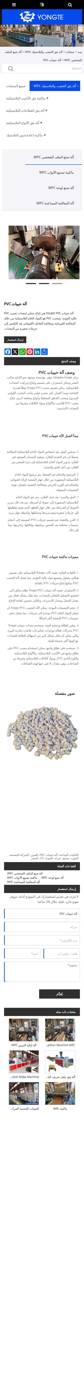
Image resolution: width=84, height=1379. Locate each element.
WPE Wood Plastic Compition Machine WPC (59, 1045)
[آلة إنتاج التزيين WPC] (24, 1029)
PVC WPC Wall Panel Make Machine (23, 1077)
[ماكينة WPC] (60, 1092)
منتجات (70, 52)
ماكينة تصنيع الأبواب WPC (56, 172)
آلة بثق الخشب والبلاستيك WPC (43, 52)
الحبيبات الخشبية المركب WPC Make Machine (23, 1108)
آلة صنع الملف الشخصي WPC (54, 157)
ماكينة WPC (60, 1108)
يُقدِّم (59, 994)
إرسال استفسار (15, 339)
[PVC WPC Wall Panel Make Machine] (24, 1061)
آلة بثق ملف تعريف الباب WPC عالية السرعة (59, 1077)
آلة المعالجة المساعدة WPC (55, 203)
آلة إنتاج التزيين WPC (23, 1045)
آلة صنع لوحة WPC (61, 187)
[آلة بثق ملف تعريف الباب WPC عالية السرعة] (60, 1061)
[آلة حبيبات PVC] (44, 252)
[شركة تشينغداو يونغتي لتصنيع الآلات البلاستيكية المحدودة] (41, 16)
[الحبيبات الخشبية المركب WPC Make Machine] (24, 1092)
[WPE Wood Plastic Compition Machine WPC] (60, 1029)
